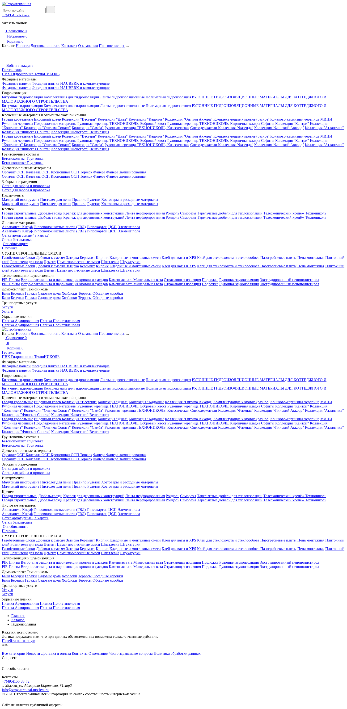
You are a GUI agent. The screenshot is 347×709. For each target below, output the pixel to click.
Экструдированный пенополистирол (289, 280)
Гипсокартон (97, 227)
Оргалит (9, 172)
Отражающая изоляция (182, 280)
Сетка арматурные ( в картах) (25, 235)
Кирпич (102, 258)
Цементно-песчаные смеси (78, 262)
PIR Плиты (11, 280)
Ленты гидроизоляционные (122, 97)
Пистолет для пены (55, 199)
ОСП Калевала (29, 172)
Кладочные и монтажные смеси (135, 258)
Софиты (268, 124)
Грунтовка (35, 158)
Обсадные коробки (108, 293)
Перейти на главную (18, 641)
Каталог (18, 620)
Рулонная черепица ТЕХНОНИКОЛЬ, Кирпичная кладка (213, 124)
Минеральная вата (148, 280)
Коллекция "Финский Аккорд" (279, 128)
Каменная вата (121, 280)
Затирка (72, 258)
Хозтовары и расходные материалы (129, 199)
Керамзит (87, 258)
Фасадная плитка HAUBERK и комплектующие (71, 83)
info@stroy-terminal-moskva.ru (25, 690)
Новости (23, 46)
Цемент (50, 262)
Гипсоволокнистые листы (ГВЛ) (60, 227)
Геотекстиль (11, 70)
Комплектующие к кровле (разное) (241, 119)
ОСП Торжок (81, 172)
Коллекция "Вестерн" (79, 119)
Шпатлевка (110, 262)
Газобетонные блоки (18, 258)
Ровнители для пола (26, 262)
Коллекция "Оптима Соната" (47, 128)
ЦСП (112, 227)
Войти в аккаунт (19, 65)
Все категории (13, 653)
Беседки (17, 293)
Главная (18, 616)
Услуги (7, 307)
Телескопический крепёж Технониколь (294, 213)
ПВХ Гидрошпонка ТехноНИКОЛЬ (30, 74)
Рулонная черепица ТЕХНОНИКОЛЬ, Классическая (147, 128)
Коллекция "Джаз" (113, 119)
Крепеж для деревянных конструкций (93, 213)
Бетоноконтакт (14, 158)
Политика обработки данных (177, 653)
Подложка (210, 280)
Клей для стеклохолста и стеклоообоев (228, 258)
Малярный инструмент (20, 199)
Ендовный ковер (48, 119)
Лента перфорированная (145, 213)
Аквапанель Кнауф (17, 227)
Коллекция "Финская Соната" (26, 132)
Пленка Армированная (20, 321)
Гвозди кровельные (17, 119)
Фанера (99, 172)
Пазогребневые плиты (278, 258)
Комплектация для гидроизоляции (71, 97)
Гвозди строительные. (19, 213)
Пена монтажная (310, 258)
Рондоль (172, 213)
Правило (79, 199)
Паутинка (9, 248)
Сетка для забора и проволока (26, 186)
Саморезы (188, 213)
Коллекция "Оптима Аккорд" (188, 119)
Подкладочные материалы (55, 124)
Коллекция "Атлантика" (324, 128)
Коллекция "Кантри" (292, 124)
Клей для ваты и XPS (179, 258)
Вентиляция (99, 132)
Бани (6, 293)
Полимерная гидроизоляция (168, 97)
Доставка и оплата (45, 46)
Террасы (85, 293)
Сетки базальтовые (17, 240)
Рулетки (93, 199)
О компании (88, 46)
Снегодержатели (204, 128)
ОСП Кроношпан (56, 172)
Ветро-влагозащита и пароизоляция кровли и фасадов (64, 280)
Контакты (69, 46)
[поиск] (51, 9)
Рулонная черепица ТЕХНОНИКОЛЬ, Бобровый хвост (121, 124)
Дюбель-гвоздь (50, 213)
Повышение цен (112, 46)
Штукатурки (130, 262)
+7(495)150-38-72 (16, 15)
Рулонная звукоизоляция (239, 280)
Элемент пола (129, 227)
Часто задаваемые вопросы (131, 653)
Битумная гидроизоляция (22, 97)
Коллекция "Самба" (88, 128)
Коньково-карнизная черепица (294, 119)
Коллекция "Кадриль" (146, 119)
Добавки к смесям (51, 258)
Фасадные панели (16, 83)
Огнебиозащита (15, 244)
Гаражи (31, 293)
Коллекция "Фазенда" (235, 128)
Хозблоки (69, 293)
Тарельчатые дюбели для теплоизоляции (229, 213)
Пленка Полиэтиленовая (60, 321)
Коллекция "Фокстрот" (70, 132)
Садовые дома (49, 293)
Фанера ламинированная (126, 172)
